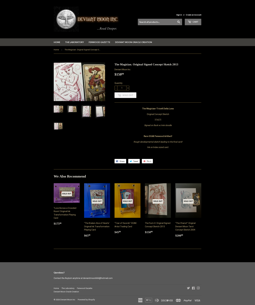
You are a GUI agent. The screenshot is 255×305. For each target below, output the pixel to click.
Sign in (179, 15)
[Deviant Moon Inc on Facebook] (193, 288)
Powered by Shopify (86, 300)
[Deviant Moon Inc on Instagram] (198, 288)
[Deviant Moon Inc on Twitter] (188, 288)
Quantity (118, 83)
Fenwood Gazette (99, 42)
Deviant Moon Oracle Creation (133, 42)
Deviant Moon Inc (67, 300)
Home (57, 42)
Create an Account (193, 15)
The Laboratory (74, 42)
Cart (195, 22)
